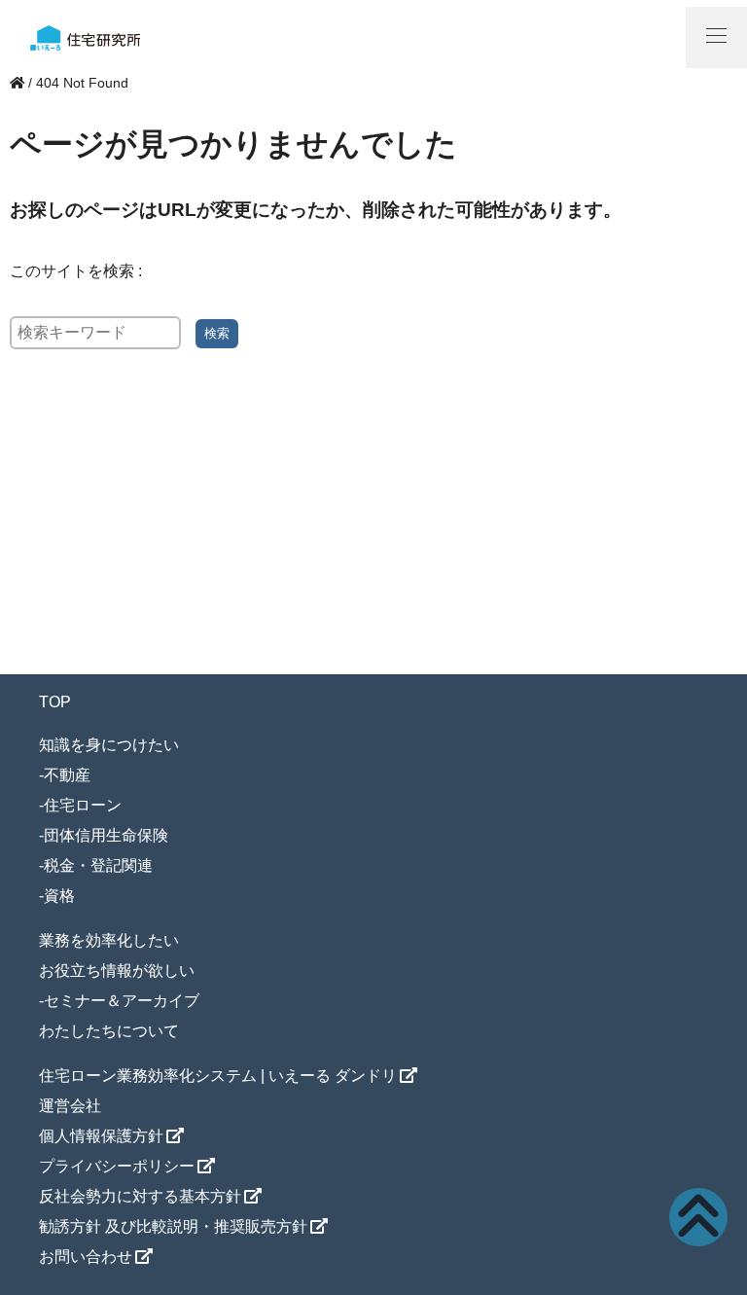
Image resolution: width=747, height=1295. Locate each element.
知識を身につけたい (109, 745)
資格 (59, 895)
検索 (217, 333)
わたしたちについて (109, 1031)
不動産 (67, 775)
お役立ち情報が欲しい (117, 970)
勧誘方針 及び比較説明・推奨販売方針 (173, 1226)
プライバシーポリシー (117, 1166)
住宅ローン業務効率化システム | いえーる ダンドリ (218, 1075)
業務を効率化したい (109, 940)
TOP (55, 702)
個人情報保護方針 (101, 1136)
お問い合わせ (85, 1256)
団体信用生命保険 (106, 835)
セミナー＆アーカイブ (121, 1000)
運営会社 (70, 1105)
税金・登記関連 (98, 865)
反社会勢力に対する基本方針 (140, 1196)
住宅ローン (83, 805)
